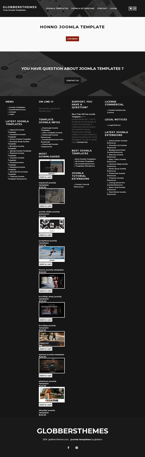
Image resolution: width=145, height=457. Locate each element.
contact (102, 8)
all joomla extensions (85, 164)
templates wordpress (85, 166)
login (113, 8)
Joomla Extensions (82, 8)
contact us (82, 142)
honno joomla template (72, 26)
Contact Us (72, 80)
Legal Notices (114, 125)
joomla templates (57, 8)
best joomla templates (85, 159)
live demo (72, 39)
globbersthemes (20, 7)
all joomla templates (84, 161)
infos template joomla (52, 133)
